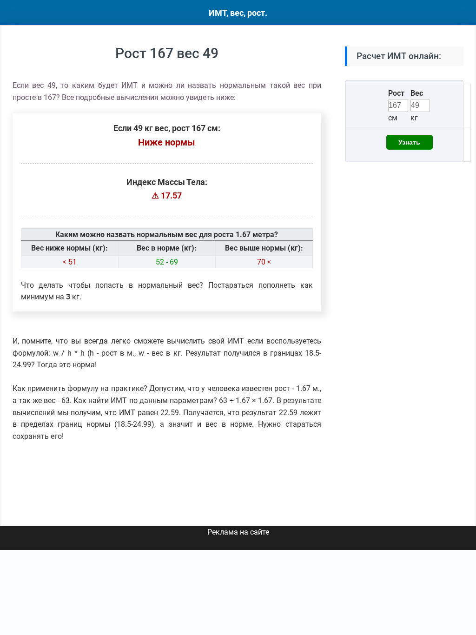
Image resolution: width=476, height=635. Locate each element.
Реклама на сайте (238, 532)
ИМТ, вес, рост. (238, 13)
